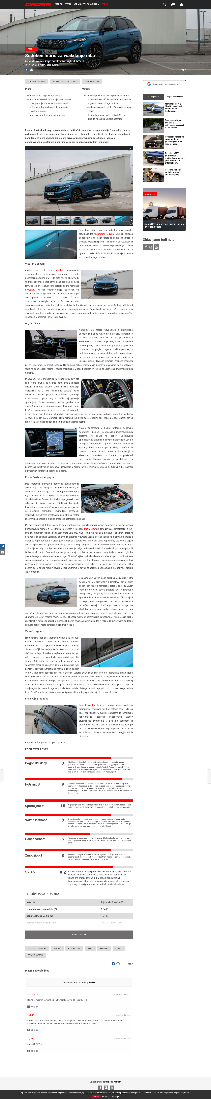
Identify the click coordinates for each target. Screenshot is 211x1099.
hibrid (90, 949)
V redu (96, 1097)
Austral (91, 705)
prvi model (56, 270)
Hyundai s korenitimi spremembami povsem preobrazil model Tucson (174, 140)
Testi (30, 49)
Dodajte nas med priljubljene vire (167, 84)
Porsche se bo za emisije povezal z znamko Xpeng (173, 172)
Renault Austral (35, 955)
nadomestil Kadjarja (104, 234)
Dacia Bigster (91, 529)
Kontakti (117, 1082)
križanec (104, 949)
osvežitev (30, 289)
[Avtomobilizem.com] (38, 4)
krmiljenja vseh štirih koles (51, 641)
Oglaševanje (95, 1082)
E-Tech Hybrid (74, 949)
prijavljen (91, 982)
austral (57, 949)
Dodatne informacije (110, 1097)
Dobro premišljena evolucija (174, 124)
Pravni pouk (107, 1082)
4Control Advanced (37, 949)
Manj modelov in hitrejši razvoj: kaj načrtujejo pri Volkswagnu (173, 107)
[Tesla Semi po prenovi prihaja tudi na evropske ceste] (164, 209)
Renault (119, 949)
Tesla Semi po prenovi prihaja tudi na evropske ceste (164, 225)
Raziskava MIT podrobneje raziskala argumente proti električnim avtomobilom (175, 158)
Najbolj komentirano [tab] (175, 97)
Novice (148, 194)
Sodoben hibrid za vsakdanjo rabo (60, 55)
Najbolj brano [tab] (153, 97)
